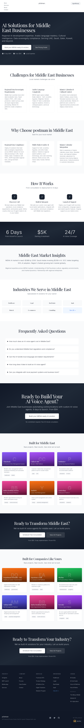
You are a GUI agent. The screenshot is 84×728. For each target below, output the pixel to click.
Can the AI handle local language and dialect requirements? (31, 357)
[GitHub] (58, 717)
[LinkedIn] (50, 717)
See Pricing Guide (41, 47)
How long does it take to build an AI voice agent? (27, 364)
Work (5, 3)
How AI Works (74, 687)
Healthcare (56, 677)
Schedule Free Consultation (32, 535)
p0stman (5, 717)
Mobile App (5, 684)
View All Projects (55, 535)
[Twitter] (54, 717)
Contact (6, 9)
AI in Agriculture (74, 701)
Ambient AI (73, 698)
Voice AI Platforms (75, 684)
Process (21, 681)
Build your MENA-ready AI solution (17, 47)
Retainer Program (41, 691)
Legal (54, 681)
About (5, 7)
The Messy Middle (75, 695)
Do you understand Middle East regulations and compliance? (32, 349)
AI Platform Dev (40, 684)
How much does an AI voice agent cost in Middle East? (29, 341)
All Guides (73, 677)
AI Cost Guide (74, 681)
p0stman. (42, 3)
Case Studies (22, 684)
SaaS (54, 687)
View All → (56, 691)
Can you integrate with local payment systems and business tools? (34, 372)
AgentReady (75, 3)
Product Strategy (40, 681)
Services (6, 5)
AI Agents (4, 677)
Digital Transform (40, 687)
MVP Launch (5, 681)
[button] (77, 721)
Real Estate (56, 684)
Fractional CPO (40, 677)
